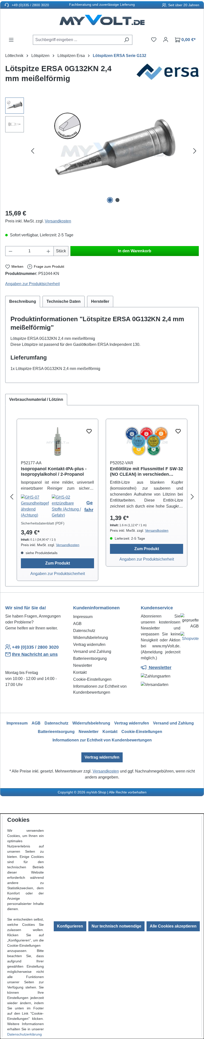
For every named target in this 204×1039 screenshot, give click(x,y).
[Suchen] (126, 40)
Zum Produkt (57, 563)
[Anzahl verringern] (10, 251)
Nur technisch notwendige (116, 926)
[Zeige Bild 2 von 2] (117, 200)
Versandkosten (58, 221)
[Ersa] (168, 76)
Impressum (83, 617)
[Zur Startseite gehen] (102, 22)
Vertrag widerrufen (89, 644)
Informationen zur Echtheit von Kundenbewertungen (102, 740)
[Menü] (11, 40)
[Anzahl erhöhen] (48, 251)
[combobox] (77, 40)
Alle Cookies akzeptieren (173, 926)
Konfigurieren (70, 926)
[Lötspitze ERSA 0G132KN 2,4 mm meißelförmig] (113, 151)
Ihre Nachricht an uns (35, 654)
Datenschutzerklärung (24, 1034)
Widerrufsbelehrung (90, 637)
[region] (102, 151)
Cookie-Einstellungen (92, 679)
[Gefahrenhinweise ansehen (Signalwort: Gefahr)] (36, 506)
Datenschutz (84, 630)
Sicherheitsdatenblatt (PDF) (42, 523)
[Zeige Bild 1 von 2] (110, 200)
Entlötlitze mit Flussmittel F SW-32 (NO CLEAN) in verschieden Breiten (146, 471)
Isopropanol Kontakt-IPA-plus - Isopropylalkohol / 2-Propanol (54, 471)
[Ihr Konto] (166, 40)
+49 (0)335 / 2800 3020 (30, 5)
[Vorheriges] (32, 151)
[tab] (22, 301)
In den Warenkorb (134, 251)
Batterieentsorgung (90, 658)
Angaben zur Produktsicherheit (32, 284)
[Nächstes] (195, 151)
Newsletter (82, 665)
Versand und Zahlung (92, 651)
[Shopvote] (189, 637)
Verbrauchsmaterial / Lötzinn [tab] (36, 399)
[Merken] (89, 431)
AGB (77, 624)
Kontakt (80, 672)
